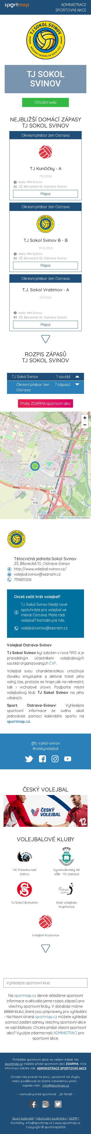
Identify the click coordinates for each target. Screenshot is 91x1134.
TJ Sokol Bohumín (24, 902)
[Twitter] (58, 1103)
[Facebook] (33, 1103)
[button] (35, 466)
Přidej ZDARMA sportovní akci (45, 403)
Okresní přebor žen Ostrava (43, 387)
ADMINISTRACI (65, 1033)
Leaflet (62, 517)
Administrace (73, 4)
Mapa (45, 193)
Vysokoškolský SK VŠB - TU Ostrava (66, 871)
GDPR (73, 1118)
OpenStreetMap (74, 517)
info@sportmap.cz (55, 1085)
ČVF (52, 663)
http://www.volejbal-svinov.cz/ (40, 569)
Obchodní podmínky (51, 1118)
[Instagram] (46, 1103)
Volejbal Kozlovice (45, 935)
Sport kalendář (23, 1118)
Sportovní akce (71, 10)
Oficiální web (45, 102)
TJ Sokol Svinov (41, 376)
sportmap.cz (25, 995)
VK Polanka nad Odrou (24, 871)
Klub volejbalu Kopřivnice (66, 904)
